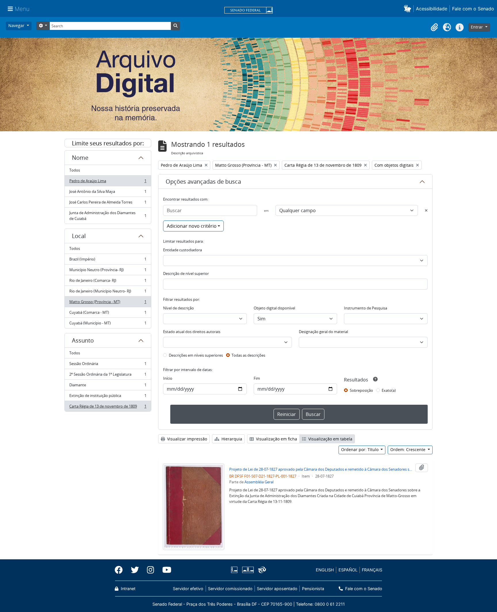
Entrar (477, 27)
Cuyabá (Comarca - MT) (107, 314)
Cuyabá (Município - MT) (107, 324)
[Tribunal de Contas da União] (261, 570)
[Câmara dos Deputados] (235, 570)
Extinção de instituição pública (107, 397)
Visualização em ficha (276, 439)
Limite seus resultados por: (108, 143)
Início (167, 378)
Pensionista (313, 588)
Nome (80, 157)
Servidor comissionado (230, 588)
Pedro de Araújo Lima (107, 182)
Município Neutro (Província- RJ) (107, 271)
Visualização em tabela (329, 439)
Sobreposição (361, 390)
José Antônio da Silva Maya (107, 193)
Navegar (17, 25)
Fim (257, 378)
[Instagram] (150, 570)
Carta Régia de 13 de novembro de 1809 (107, 407)
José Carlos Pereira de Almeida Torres (107, 203)
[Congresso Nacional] (248, 570)
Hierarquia (231, 439)
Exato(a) (389, 390)
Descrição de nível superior (186, 273)
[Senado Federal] (248, 10)
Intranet (127, 588)
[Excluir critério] (426, 210)
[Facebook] (121, 570)
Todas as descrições (248, 355)
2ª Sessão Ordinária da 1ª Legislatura (107, 376)
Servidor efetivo (188, 588)
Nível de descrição (178, 308)
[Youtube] (164, 570)
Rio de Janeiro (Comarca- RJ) (107, 282)
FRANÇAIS (372, 569)
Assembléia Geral (259, 481)
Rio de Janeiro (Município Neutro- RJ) (107, 292)
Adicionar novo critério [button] (192, 226)
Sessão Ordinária (107, 365)
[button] (408, 8)
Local (79, 236)
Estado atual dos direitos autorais (191, 331)
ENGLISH (325, 569)
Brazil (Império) (107, 260)
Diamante (107, 386)
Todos (74, 170)
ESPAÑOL (348, 569)
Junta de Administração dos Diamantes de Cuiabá (107, 215)
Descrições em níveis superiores (196, 355)
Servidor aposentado (277, 588)
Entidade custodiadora (182, 249)
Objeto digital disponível (274, 308)
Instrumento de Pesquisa (365, 308)
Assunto (83, 340)
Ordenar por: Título (360, 449)
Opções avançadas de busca (203, 181)
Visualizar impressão (186, 439)
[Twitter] (135, 570)
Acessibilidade (431, 9)
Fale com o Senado (473, 9)
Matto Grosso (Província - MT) (107, 303)
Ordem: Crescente (408, 449)
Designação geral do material (323, 331)
